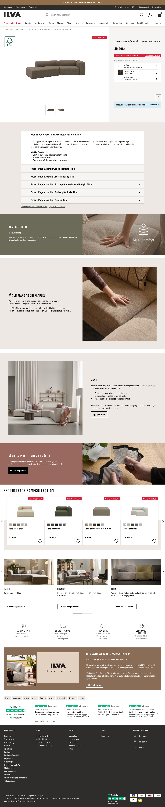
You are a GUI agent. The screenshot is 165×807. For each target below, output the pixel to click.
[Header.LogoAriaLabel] (12, 14)
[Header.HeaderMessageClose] (162, 2)
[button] (158, 97)
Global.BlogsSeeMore (16, 606)
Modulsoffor (47, 29)
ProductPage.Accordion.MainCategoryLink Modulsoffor (43, 206)
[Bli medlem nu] (43, 668)
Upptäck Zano (99, 414)
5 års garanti (144, 7)
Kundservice (20, 7)
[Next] (162, 521)
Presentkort (156, 7)
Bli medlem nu (94, 685)
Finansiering (34, 7)
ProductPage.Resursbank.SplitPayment (131, 105)
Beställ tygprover (18, 470)
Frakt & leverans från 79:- (125, 7)
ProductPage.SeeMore (152, 56)
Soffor (39, 29)
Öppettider (8, 7)
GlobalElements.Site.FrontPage (14, 29)
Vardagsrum (30, 29)
